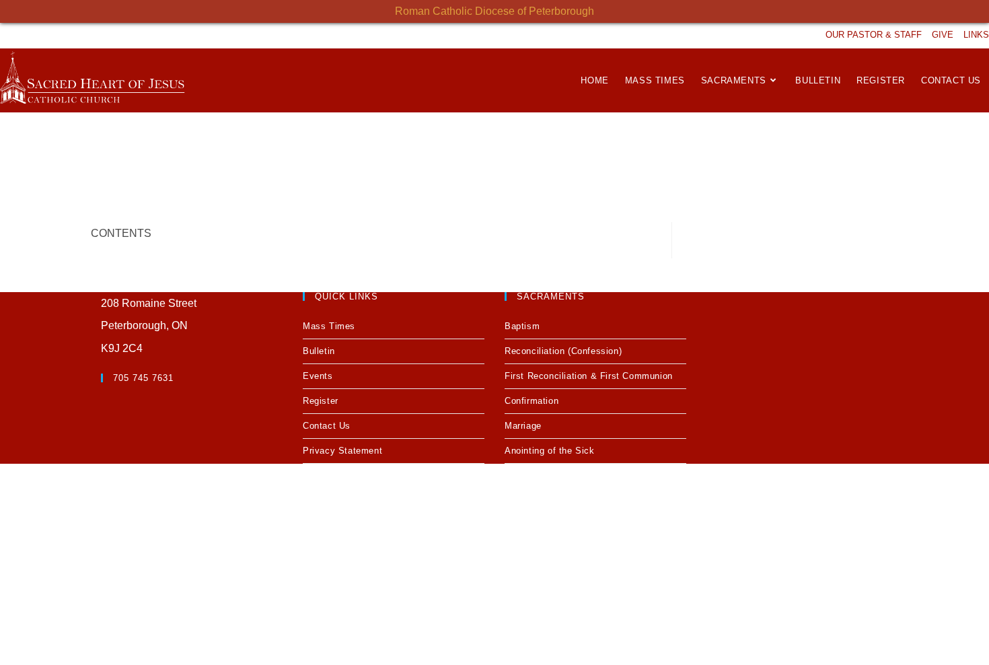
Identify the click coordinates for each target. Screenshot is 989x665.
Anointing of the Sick (550, 451)
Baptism (522, 326)
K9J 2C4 (122, 348)
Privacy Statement (342, 451)
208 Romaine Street (148, 303)
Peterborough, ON (144, 325)
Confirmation (531, 401)
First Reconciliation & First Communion (589, 376)
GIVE (942, 35)
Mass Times (329, 326)
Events (318, 376)
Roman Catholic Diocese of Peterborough (494, 11)
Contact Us (327, 426)
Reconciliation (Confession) (563, 351)
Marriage (523, 426)
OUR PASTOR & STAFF (874, 35)
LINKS (976, 35)
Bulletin (319, 351)
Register (320, 401)
